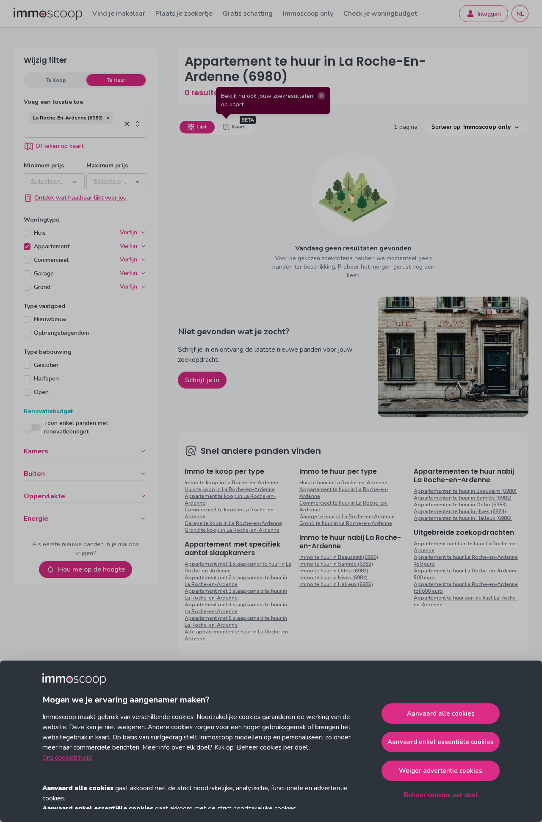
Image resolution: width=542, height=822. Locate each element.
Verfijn (128, 232)
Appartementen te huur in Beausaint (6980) (465, 491)
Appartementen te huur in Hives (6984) (460, 511)
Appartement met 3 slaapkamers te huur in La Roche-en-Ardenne (236, 594)
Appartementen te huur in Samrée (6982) (463, 497)
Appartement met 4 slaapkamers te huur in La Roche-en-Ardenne (236, 608)
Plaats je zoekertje (184, 13)
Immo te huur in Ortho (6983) (333, 570)
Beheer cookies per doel (441, 795)
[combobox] (75, 130)
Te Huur (116, 80)
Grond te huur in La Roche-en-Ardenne (345, 523)
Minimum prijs (44, 165)
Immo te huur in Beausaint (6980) (338, 557)
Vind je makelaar (118, 13)
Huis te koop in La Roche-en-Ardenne (230, 489)
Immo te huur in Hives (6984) (333, 577)
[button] (108, 118)
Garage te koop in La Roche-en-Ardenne (233, 523)
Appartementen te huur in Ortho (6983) (460, 504)
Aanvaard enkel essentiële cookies (440, 742)
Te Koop (56, 80)
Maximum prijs (107, 165)
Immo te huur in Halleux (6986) (336, 584)
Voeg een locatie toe (53, 102)
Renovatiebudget (48, 411)
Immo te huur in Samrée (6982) (336, 564)
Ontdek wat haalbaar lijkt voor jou (80, 198)
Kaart (238, 126)
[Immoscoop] (48, 14)
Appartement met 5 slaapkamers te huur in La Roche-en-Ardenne (236, 621)
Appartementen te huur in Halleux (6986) (463, 518)
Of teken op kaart (59, 146)
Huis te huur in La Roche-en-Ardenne (343, 482)
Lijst (201, 126)
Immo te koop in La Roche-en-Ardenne (231, 482)
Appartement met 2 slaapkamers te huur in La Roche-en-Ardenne (236, 581)
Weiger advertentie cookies (440, 770)
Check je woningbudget (380, 13)
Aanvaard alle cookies (441, 713)
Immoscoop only (308, 13)
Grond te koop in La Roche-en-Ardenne (232, 530)
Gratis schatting (248, 13)
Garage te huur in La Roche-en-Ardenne (347, 516)
